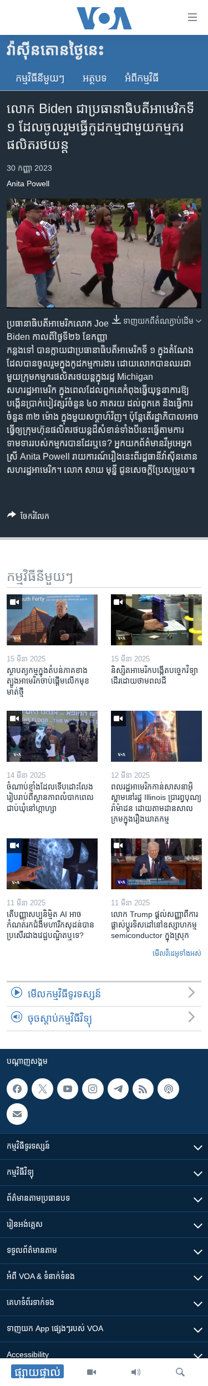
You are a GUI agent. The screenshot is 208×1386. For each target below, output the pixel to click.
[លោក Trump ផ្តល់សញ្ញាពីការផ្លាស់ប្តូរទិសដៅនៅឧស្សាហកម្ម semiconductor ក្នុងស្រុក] (156, 863)
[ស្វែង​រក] (180, 1372)
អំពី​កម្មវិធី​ (142, 78)
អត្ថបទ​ (95, 78)
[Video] (91, 1372)
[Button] (28, 518)
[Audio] (136, 1372)
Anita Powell (28, 183)
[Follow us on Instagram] (92, 1088)
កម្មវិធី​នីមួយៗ (40, 78)
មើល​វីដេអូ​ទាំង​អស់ (177, 953)
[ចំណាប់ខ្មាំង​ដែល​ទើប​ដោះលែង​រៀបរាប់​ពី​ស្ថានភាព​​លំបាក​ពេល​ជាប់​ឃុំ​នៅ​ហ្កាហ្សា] (52, 736)
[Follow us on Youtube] (67, 1088)
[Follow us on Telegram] (118, 1088)
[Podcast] (168, 1088)
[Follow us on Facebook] (17, 1088)
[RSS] (143, 1088)
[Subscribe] (17, 1114)
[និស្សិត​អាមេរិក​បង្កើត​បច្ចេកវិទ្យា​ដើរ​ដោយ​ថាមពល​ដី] (156, 619)
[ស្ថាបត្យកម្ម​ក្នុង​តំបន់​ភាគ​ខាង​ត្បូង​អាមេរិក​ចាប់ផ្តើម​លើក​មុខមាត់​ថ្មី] (52, 619)
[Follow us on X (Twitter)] (42, 1088)
